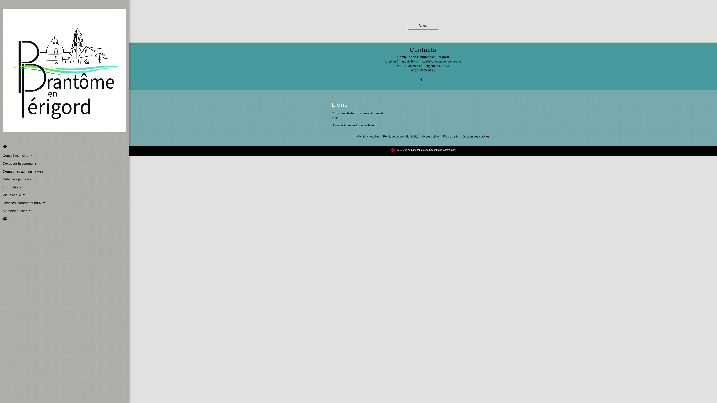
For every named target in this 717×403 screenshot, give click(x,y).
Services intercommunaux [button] (22, 203)
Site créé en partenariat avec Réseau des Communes (426, 150)
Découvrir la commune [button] (20, 163)
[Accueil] (64, 71)
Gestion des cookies (476, 136)
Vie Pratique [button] (12, 195)
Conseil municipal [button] (16, 155)
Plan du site (451, 136)
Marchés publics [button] (15, 211)
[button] (64, 147)
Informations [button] (12, 187)
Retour (423, 25)
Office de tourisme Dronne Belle (353, 125)
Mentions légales (368, 136)
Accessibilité (430, 136)
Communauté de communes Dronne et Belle (357, 115)
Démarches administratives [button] (23, 171)
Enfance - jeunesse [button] (17, 179)
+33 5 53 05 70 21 (423, 70)
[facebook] (423, 79)
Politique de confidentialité (400, 136)
